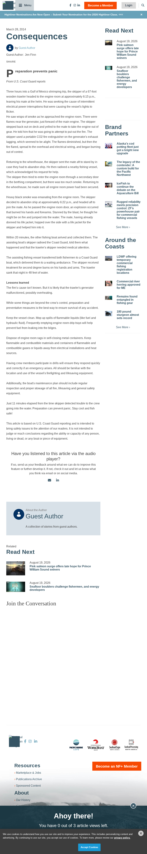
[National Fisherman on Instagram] (75, 5)
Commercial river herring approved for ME (128, 284)
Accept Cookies (89, 847)
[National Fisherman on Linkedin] (78, 5)
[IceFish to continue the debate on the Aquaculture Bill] (108, 185)
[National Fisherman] (9, 5)
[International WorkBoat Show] (96, 744)
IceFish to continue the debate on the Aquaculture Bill (128, 188)
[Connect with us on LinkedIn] (57, 480)
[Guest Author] (9, 47)
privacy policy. (122, 837)
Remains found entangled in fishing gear (127, 299)
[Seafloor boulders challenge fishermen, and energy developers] (15, 587)
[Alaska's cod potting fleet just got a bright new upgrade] (108, 145)
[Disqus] (53, 654)
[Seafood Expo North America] (114, 744)
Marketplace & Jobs (28, 772)
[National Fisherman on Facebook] (70, 5)
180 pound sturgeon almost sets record (128, 315)
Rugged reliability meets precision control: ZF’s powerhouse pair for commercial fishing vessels (129, 210)
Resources (27, 765)
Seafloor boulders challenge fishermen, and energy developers (127, 79)
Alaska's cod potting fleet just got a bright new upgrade (128, 148)
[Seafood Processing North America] (131, 744)
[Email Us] (49, 480)
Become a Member (100, 5)
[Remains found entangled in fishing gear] (108, 298)
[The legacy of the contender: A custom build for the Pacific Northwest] (108, 163)
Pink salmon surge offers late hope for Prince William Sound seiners (128, 51)
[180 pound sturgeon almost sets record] (108, 313)
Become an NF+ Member (117, 766)
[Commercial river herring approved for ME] (108, 283)
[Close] (141, 833)
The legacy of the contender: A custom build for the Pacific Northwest (128, 168)
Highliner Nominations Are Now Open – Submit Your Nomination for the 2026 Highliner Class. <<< (63, 14)
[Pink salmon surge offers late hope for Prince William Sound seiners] (15, 568)
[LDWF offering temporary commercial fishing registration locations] (108, 258)
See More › (123, 227)
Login (128, 5)
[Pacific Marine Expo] (76, 745)
